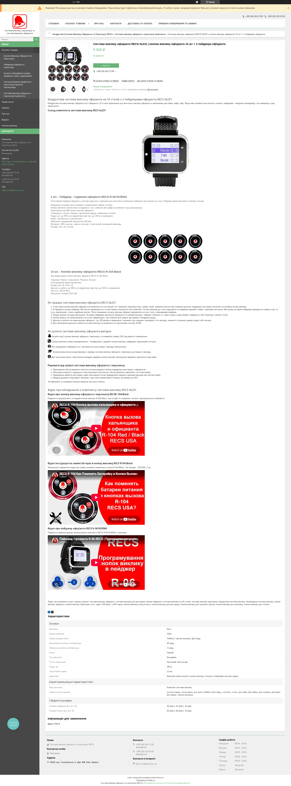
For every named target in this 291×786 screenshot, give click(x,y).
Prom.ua (160, 778)
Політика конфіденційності (178, 783)
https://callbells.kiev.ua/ (13, 190)
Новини (5, 107)
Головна (53, 23)
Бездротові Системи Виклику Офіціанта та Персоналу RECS (83, 34)
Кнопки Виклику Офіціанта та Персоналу (18, 57)
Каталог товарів (10, 50)
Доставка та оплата (140, 23)
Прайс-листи (8, 101)
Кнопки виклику (9, 125)
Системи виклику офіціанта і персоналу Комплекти (17, 94)
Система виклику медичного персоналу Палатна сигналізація (17, 84)
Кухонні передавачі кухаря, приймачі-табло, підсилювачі (18, 74)
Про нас (5, 113)
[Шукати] (36, 39)
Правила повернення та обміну (178, 23)
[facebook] (49, 612)
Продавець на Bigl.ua (145, 780)
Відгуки (5, 119)
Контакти (116, 23)
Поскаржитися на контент (155, 783)
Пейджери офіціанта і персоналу (14, 66)
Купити (106, 65)
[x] (52, 612)
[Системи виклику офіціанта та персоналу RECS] (19, 21)
